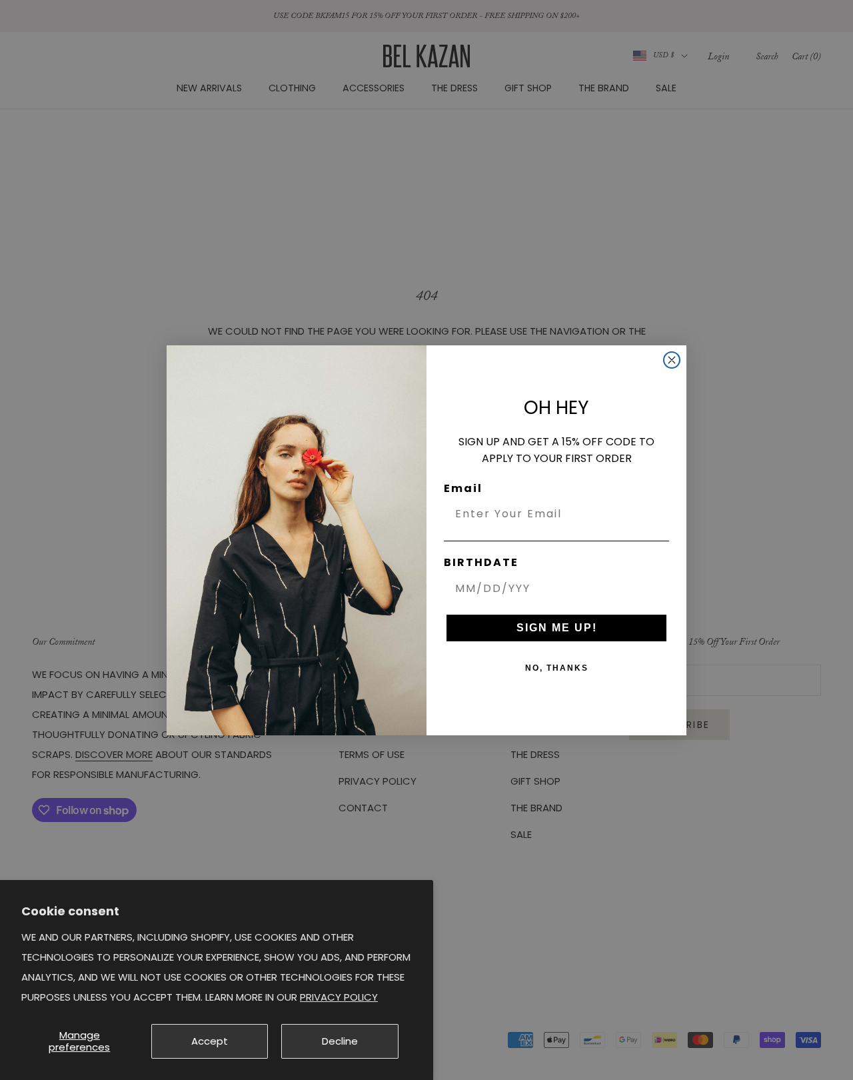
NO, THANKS (556, 668)
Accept (209, 1041)
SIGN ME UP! (556, 627)
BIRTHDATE (481, 562)
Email (463, 488)
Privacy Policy (339, 997)
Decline (340, 1041)
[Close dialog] (672, 360)
